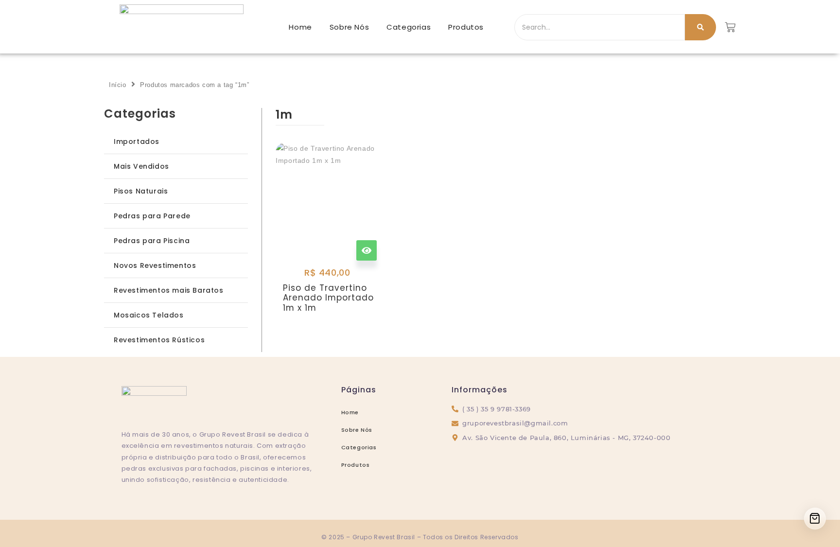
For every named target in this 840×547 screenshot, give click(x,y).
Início (117, 84)
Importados (136, 141)
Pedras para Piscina (152, 241)
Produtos (466, 27)
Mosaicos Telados (149, 315)
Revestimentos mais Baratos (169, 290)
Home (300, 27)
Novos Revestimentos (155, 265)
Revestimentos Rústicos (159, 340)
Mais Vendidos (141, 166)
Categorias (408, 27)
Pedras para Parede (152, 216)
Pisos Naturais (141, 191)
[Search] (700, 27)
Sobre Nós (349, 27)
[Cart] (815, 518)
